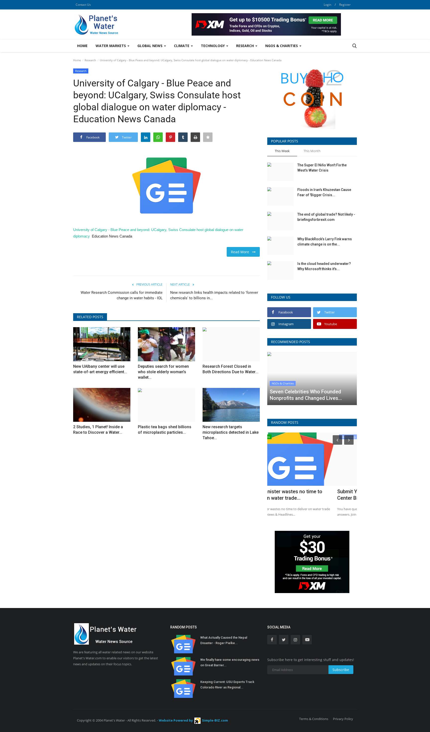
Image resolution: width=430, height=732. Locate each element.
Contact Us (83, 4)
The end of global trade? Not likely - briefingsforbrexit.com (326, 217)
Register (345, 4)
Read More (241, 251)
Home (82, 45)
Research (90, 60)
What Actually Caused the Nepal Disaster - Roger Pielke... (223, 640)
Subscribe (340, 669)
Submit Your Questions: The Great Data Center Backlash (311, 494)
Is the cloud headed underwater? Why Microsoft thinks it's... (324, 266)
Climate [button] (182, 45)
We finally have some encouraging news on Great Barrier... (229, 662)
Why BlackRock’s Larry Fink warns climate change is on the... (324, 241)
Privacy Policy (343, 719)
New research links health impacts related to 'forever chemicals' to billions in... (214, 295)
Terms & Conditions (313, 719)
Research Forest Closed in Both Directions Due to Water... (230, 369)
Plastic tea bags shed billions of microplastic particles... (164, 430)
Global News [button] (150, 45)
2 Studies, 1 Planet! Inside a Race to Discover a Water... (98, 430)
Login (327, 4)
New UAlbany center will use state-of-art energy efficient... (100, 369)
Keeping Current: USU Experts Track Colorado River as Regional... (227, 684)
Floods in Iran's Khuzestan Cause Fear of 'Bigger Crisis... (324, 192)
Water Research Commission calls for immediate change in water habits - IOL (121, 295)
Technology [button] (213, 45)
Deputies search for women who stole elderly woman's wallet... (163, 372)
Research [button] (245, 45)
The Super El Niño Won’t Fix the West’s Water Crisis (322, 167)
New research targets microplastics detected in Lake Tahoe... (231, 432)
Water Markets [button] (111, 45)
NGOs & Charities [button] (282, 45)
